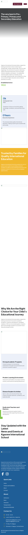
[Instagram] (7, 474)
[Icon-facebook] (2, 474)
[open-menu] (25, 4)
